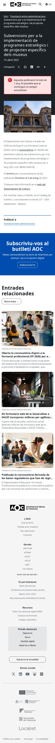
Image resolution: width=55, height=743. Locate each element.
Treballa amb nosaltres (27, 527)
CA (50, 4)
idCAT (27, 556)
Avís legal (28, 739)
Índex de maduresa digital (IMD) (27, 611)
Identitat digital (28, 641)
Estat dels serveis (27, 586)
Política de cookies (11, 739)
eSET (27, 564)
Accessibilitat (42, 739)
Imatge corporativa (27, 619)
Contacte (27, 535)
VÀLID (27, 560)
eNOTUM (27, 548)
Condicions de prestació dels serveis (27, 590)
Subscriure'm (27, 264)
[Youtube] (27, 673)
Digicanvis (27, 633)
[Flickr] (41, 673)
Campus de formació (27, 615)
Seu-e (27, 637)
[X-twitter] (13, 673)
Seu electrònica (27, 531)
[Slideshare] (34, 673)
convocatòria (26, 149)
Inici (6, 16)
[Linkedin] (20, 673)
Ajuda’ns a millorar (27, 645)
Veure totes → (11, 301)
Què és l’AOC (27, 522)
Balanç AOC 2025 (27, 594)
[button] (4, 4)
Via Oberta (28, 569)
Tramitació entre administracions (27, 16)
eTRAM (27, 552)
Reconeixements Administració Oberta (27, 598)
